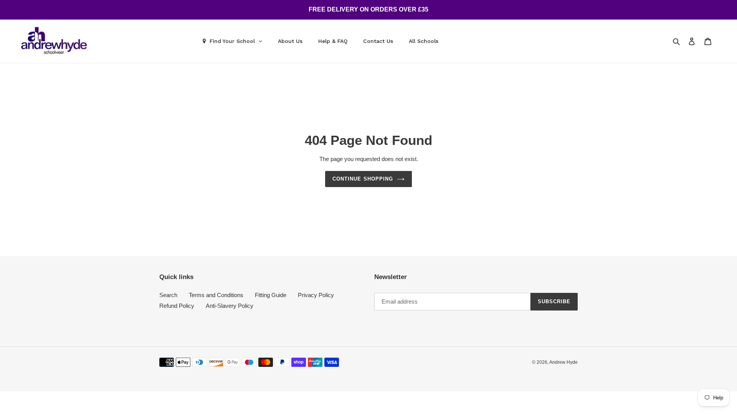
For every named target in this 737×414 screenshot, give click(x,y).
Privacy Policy (316, 295)
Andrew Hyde (563, 362)
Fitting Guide (270, 295)
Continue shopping (362, 179)
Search (168, 295)
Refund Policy (176, 305)
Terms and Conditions (216, 295)
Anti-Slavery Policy (229, 305)
